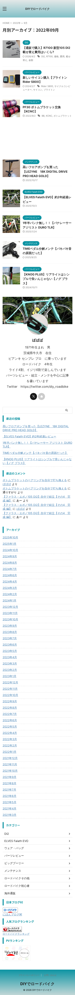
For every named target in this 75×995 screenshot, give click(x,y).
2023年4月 (10, 657)
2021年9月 (9, 777)
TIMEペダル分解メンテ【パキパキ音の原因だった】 (35, 453)
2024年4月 (10, 581)
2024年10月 (10, 550)
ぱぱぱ (7, 484)
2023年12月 (10, 607)
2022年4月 (10, 733)
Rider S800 (47, 86)
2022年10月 (10, 695)
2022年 (17, 23)
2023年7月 (10, 638)
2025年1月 (9, 543)
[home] (41, 396)
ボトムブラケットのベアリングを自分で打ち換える (35, 480)
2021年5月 (9, 802)
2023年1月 (9, 676)
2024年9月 (10, 556)
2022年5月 (10, 726)
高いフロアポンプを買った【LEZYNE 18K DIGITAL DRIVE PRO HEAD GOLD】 (45, 171)
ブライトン (49, 89)
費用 (62, 56)
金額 (31, 60)
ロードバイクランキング (16, 933)
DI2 (43, 56)
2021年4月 (9, 808)
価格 (56, 56)
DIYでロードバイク (37, 9)
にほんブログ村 (12, 914)
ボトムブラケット (63, 115)
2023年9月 (10, 625)
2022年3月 (10, 739)
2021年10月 (10, 770)
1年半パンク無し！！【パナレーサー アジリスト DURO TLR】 (37, 444)
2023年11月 (10, 613)
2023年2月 (10, 670)
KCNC (49, 115)
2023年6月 (10, 644)
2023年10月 (10, 619)
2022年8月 (10, 707)
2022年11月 (10, 688)
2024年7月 (10, 569)
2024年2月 (10, 594)
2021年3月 (9, 815)
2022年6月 (10, 720)
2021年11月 (10, 764)
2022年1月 (9, 752)
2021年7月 (9, 789)
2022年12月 (10, 682)
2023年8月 (10, 632)
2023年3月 (10, 663)
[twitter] (33, 396)
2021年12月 (10, 758)
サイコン (37, 89)
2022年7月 (10, 714)
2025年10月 (10, 537)
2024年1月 (9, 600)
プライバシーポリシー (28, 975)
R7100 (49, 56)
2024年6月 (10, 575)
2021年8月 (9, 783)
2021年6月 (9, 796)
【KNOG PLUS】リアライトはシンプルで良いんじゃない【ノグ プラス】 (46, 279)
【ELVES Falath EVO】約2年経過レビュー (29, 436)
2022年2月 (10, 745)
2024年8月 (10, 562)
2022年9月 (10, 701)
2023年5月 (10, 651)
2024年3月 (10, 588)
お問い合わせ (50, 975)
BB (43, 115)
